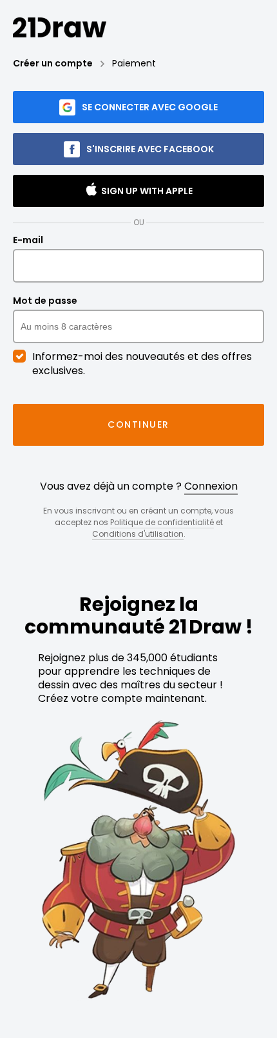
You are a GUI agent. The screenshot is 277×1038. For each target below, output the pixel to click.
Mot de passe (45, 301)
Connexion (211, 486)
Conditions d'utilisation (138, 533)
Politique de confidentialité (162, 522)
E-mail (28, 240)
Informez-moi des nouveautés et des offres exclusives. (142, 364)
